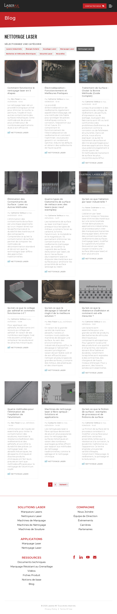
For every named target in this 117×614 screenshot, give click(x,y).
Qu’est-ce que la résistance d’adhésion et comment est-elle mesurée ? (95, 312)
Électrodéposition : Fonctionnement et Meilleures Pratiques (56, 91)
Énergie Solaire (32, 49)
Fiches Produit (31, 575)
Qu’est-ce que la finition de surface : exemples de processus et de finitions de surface (95, 413)
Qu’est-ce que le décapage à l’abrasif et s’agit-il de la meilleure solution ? (57, 312)
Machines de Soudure (32, 529)
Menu (110, 6)
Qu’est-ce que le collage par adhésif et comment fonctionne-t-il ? (21, 311)
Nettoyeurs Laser (31, 516)
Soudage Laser (49, 49)
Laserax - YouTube (88, 557)
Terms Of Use (66, 609)
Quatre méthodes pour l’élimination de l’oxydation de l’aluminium (21, 413)
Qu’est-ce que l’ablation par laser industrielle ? (95, 200)
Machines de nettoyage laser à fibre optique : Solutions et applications (58, 413)
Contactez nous (93, 6)
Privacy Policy (51, 609)
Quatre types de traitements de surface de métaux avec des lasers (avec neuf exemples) (57, 204)
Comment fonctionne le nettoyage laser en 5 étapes (21, 91)
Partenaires (85, 529)
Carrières (85, 524)
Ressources (31, 557)
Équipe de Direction (85, 516)
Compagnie (85, 507)
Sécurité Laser (46, 54)
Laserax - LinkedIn (81, 557)
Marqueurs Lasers (31, 511)
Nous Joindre (85, 511)
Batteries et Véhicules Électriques (21, 54)
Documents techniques (31, 562)
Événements (85, 520)
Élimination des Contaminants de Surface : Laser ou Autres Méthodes (18, 203)
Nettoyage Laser (85, 49)
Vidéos (32, 570)
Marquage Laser (67, 49)
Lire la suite (21, 71)
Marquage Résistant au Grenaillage (31, 566)
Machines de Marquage (31, 520)
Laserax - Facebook (74, 557)
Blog (10, 18)
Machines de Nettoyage (31, 524)
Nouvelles (60, 54)
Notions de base (31, 579)
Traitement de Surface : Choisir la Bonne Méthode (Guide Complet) (95, 92)
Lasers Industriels (14, 49)
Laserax (12, 6)
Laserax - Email (94, 557)
